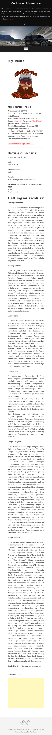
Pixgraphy (18, 121)
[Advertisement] (26, 693)
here (11, 19)
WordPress (37, 121)
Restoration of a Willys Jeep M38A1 (21, 144)
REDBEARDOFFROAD (21, 729)
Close (26, 24)
